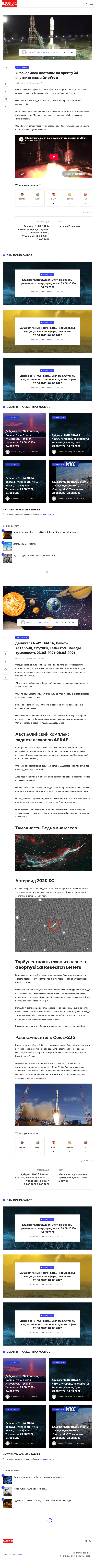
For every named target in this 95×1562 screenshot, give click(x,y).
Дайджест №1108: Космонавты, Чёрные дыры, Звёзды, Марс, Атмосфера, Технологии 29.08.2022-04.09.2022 (48, 331)
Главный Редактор (46, 291)
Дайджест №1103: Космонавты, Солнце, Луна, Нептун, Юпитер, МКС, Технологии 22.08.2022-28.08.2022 (70, 487)
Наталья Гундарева (69, 226)
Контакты (77, 1553)
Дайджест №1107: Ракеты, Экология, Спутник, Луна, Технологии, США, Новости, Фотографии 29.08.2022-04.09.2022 (47, 379)
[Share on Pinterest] (5, 99)
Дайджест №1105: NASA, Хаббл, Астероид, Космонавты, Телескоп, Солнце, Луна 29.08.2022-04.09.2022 (71, 440)
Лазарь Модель (43, 52)
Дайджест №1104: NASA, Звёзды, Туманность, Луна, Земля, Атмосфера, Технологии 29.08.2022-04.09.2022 (21, 485)
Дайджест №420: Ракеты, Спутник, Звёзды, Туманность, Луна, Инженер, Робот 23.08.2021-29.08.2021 (32, 1179)
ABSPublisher (17, 1555)
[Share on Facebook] (5, 84)
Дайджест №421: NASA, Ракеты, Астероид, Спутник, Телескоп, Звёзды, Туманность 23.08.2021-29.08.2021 (33, 232)
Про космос (22, 67)
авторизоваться (47, 514)
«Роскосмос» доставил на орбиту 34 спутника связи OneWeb (73, 1177)
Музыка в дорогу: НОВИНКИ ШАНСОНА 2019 (34, 555)
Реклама (87, 1553)
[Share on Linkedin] (5, 107)
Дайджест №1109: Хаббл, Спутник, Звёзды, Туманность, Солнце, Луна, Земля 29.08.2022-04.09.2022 (47, 283)
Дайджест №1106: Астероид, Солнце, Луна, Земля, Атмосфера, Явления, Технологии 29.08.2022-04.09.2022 (22, 439)
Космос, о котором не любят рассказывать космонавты (38, 1477)
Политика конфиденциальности (75, 1556)
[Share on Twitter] (5, 92)
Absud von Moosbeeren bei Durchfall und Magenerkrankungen (44, 532)
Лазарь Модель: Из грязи (24, 543)
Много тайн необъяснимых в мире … (30, 1488)
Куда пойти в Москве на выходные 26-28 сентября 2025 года (42, 1500)
